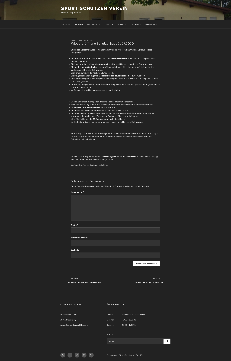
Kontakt (135, 24)
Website (75, 250)
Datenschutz (112, 355)
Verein (108, 24)
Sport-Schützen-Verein (94, 8)
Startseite (65, 24)
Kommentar (77, 192)
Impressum (150, 24)
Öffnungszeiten (94, 24)
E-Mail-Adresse (79, 237)
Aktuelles (78, 24)
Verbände (121, 24)
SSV (90, 40)
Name (74, 225)
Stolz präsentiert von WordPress (132, 355)
